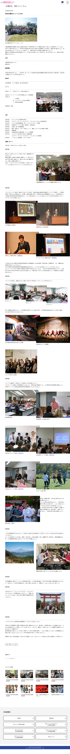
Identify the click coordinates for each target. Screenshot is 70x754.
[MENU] (67, 2)
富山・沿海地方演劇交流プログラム (42, 695)
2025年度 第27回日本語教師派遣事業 (12, 680)
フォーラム (7, 658)
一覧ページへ (11, 644)
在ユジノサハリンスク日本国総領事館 (51, 730)
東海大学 (13, 658)
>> (16, 644)
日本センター (51, 736)
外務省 (19, 718)
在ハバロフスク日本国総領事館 (19, 730)
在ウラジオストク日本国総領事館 (18, 736)
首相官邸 (51, 718)
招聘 (10, 658)
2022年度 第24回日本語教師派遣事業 (57, 680)
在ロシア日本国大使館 (19, 724)
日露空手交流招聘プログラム (57, 694)
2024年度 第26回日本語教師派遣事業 (27, 680)
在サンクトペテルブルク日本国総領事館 (51, 724)
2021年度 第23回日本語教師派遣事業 (12, 695)
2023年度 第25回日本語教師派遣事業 (42, 680)
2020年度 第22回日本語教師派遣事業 (27, 695)
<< (6, 644)
